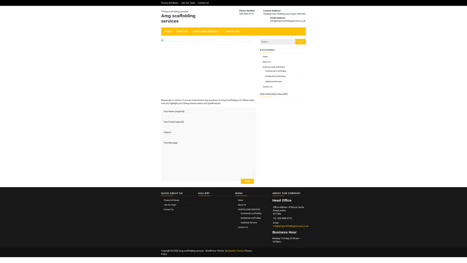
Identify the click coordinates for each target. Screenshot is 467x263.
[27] (267, 104)
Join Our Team (188, 3)
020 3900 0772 (246, 14)
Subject (167, 132)
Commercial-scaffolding (275, 71)
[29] (283, 104)
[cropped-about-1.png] (283, 127)
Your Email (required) (174, 122)
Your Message (171, 142)
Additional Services (273, 81)
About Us (182, 31)
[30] (298, 104)
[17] (267, 127)
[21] (298, 116)
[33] (283, 116)
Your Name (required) (174, 111)
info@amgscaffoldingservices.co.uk (288, 21)
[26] (298, 127)
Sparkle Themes (236, 250)
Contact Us (203, 3)
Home (168, 31)
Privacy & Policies (169, 3)
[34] (267, 116)
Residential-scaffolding (275, 76)
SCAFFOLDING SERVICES (205, 31)
